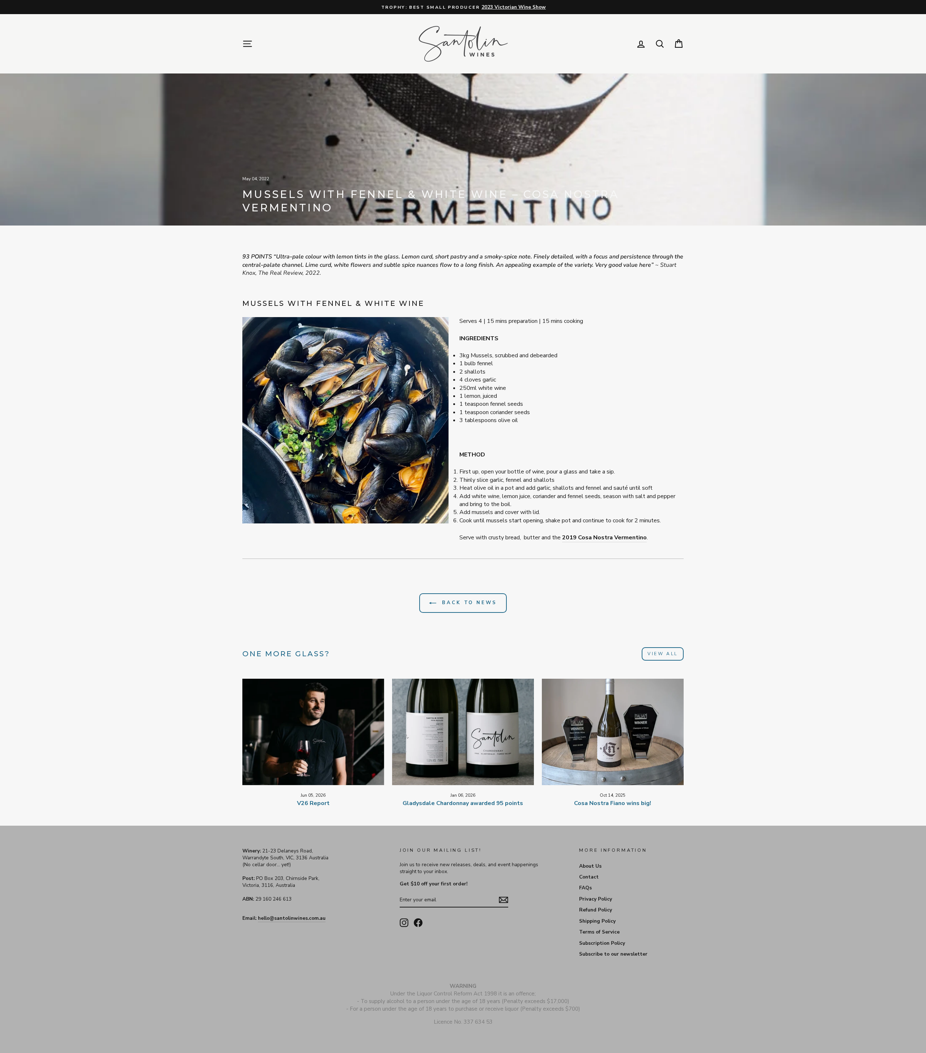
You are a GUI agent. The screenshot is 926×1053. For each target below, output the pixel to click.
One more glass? (286, 653)
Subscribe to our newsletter (613, 954)
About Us (590, 866)
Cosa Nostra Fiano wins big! (612, 803)
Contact (589, 876)
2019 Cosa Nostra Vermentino (604, 538)
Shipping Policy (597, 921)
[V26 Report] (313, 732)
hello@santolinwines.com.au (292, 918)
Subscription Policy (602, 943)
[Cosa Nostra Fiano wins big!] (613, 732)
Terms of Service (599, 931)
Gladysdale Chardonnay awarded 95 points (463, 803)
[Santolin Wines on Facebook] (418, 922)
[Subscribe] (503, 900)
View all (662, 654)
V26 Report (313, 803)
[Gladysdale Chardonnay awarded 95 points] (463, 732)
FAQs (585, 887)
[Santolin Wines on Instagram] (404, 922)
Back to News (468, 602)
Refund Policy (595, 909)
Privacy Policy (595, 899)
